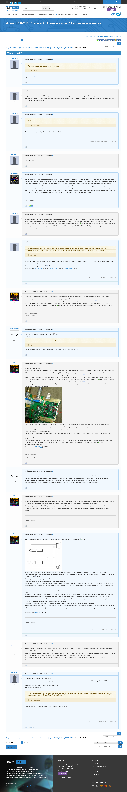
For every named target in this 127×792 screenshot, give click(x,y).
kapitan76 (14, 173)
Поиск (116, 36)
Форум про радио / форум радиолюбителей (19, 48)
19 (52, 155)
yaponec (14, 58)
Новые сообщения (91, 36)
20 (52, 174)
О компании (35, 1)
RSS (120, 36)
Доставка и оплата (59, 1)
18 (52, 114)
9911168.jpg (38, 268)
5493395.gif (37, 612)
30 (52, 673)
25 (52, 363)
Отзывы (69, 1)
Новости (42, 1)
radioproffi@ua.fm (67, 777)
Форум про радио (28, 14)
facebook (7, 2)
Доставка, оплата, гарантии (102, 777)
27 (52, 496)
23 (52, 291)
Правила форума (108, 36)
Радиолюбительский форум (43, 48)
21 (52, 214)
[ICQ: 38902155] (31, 206)
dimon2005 (14, 90)
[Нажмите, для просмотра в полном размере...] (43, 388)
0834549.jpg (68, 268)
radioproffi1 (14, 328)
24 (52, 329)
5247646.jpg (38, 447)
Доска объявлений (81, 14)
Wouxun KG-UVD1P (80, 48)
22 (52, 242)
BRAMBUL (14, 672)
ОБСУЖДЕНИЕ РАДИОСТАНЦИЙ (63, 48)
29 (52, 643)
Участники (100, 36)
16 (52, 59)
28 (52, 534)
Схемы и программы (45, 14)
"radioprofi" (27, 786)
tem (14, 290)
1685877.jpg (53, 268)
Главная (95, 763)
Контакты (77, 1)
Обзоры (50, 1)
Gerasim (14, 642)
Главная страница (12, 14)
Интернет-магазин (64, 14)
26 (52, 471)
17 (52, 91)
